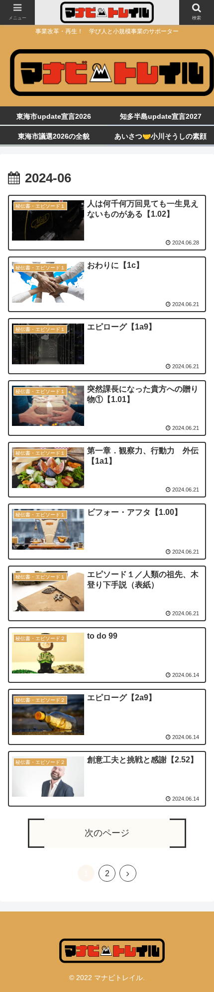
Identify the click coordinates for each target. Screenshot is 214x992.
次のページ (107, 833)
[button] (193, 868)
